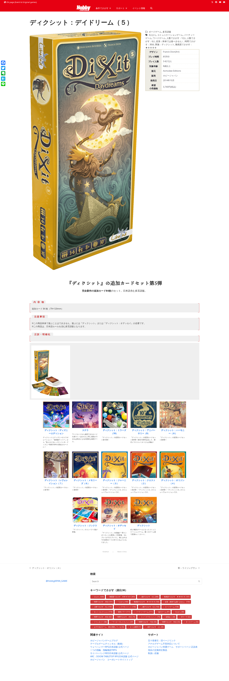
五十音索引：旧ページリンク (162, 640)
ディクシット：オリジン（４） (46, 568)
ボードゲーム (155, 31)
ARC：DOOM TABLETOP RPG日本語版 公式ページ (114, 656)
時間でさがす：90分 (171, 622)
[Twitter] (3, 68)
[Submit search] (199, 581)
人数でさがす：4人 (149, 597)
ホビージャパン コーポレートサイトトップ (111, 659)
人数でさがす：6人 (150, 607)
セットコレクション (103, 612)
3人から (152, 34)
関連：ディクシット (164, 44)
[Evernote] (3, 73)
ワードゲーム (159, 38)
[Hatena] (3, 78)
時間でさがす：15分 (148, 622)
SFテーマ (186, 617)
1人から (123, 602)
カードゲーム (172, 607)
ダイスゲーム (192, 622)
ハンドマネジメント (126, 607)
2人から (99, 597)
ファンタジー (100, 622)
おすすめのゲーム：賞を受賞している (109, 627)
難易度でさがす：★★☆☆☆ (122, 597)
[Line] (3, 84)
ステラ (85, 430)
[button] (151, 8)
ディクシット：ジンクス (85, 525)
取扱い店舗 (153, 653)
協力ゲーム (164, 612)
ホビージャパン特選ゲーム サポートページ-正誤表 (172, 646)
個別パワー (124, 612)
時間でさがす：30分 (103, 602)
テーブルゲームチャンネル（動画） (107, 643)
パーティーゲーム (144, 612)
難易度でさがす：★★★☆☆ (177, 597)
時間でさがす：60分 (103, 617)
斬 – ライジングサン (187, 568)
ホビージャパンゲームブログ (104, 640)
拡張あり (170, 617)
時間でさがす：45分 (126, 617)
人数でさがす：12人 (176, 38)
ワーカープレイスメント (122, 622)
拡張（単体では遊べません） (170, 41)
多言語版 (167, 31)
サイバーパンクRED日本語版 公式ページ (109, 653)
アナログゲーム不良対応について (164, 643)
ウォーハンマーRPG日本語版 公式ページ (109, 646)
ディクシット (143, 525)
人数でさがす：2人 (155, 627)
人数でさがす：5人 (103, 607)
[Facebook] (3, 62)
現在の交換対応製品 (157, 650)
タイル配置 (135, 627)
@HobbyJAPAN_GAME (56, 580)
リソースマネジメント (150, 617)
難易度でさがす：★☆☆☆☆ (146, 602)
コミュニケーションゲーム (170, 34)
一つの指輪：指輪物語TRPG (103, 650)
